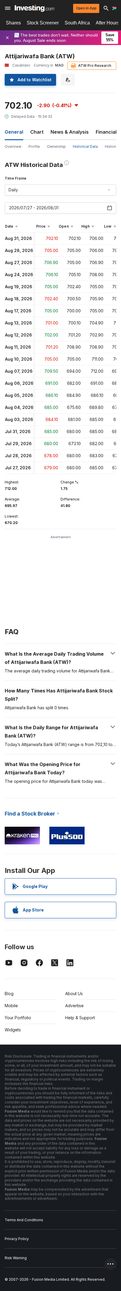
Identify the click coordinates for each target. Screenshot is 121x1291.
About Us (74, 993)
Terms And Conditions (24, 1220)
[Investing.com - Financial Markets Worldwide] (34, 8)
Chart (36, 132)
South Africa (77, 22)
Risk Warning (16, 1258)
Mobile (11, 1005)
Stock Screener (43, 22)
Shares (13, 22)
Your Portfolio (18, 1017)
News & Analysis (70, 132)
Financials (107, 132)
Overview (13, 146)
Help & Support (80, 1017)
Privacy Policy (17, 1239)
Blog (9, 993)
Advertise (74, 1005)
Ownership (56, 146)
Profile (34, 146)
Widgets (13, 1029)
